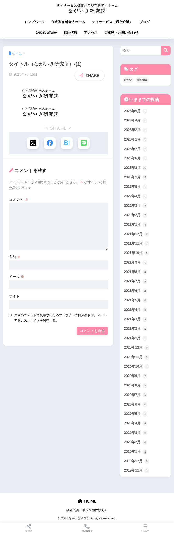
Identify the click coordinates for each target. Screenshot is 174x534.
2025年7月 (135, 149)
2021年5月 (135, 300)
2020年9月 (135, 376)
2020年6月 (135, 404)
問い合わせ (87, 531)
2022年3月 (135, 206)
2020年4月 (135, 423)
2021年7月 (135, 281)
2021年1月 (135, 338)
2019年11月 (136, 470)
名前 (15, 257)
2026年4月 (135, 120)
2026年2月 (135, 130)
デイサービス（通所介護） (112, 22)
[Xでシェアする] (33, 143)
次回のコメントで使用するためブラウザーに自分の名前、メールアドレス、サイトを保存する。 (60, 317)
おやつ (128, 79)
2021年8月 (135, 272)
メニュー (145, 531)
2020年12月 (136, 347)
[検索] (166, 50)
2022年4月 (135, 196)
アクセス (91, 32)
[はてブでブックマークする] (67, 143)
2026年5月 (135, 111)
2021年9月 (135, 262)
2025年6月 (135, 158)
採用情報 (70, 32)
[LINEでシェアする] (84, 143)
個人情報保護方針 (95, 510)
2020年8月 (135, 385)
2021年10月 (136, 253)
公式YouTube (46, 32)
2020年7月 (135, 395)
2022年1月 (135, 224)
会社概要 (72, 510)
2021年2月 (135, 329)
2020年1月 (135, 452)
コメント (18, 200)
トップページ (34, 22)
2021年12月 (136, 234)
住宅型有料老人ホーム (68, 22)
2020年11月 (136, 357)
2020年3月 (135, 433)
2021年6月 (135, 291)
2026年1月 (135, 139)
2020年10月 (136, 366)
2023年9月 (135, 187)
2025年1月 (135, 177)
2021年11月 (136, 243)
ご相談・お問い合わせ (121, 32)
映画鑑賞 (142, 79)
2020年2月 (135, 442)
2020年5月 (135, 414)
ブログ (145, 22)
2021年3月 (135, 319)
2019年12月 (136, 461)
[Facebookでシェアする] (50, 143)
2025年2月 (135, 168)
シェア (29, 531)
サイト (14, 296)
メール (16, 277)
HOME (90, 501)
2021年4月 (135, 310)
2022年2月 (135, 215)
